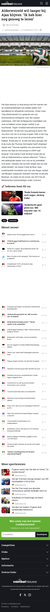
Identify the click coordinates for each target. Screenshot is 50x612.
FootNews (14, 607)
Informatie (7, 565)
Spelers (5, 558)
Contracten (13, 220)
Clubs (4, 552)
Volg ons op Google (11, 25)
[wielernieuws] (25, 581)
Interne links (8, 572)
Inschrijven (42, 534)
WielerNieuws (25, 607)
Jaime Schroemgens (12, 30)
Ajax (4, 220)
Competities (8, 545)
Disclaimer (5, 607)
